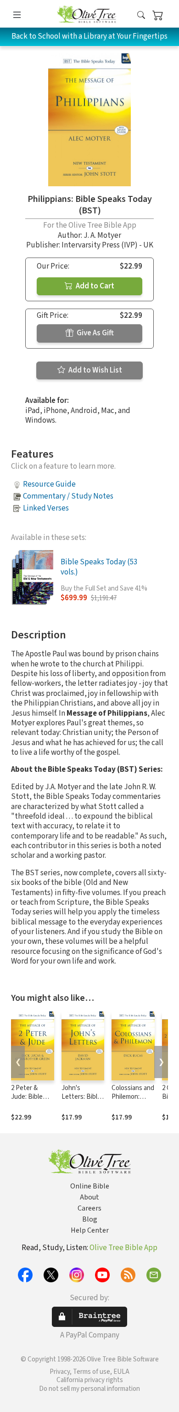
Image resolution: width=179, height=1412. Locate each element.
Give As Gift (94, 333)
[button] (141, 15)
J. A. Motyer (102, 235)
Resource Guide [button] (49, 484)
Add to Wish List (94, 370)
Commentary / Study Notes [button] (68, 496)
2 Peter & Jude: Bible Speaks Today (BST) (30, 1101)
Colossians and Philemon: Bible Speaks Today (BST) (133, 1101)
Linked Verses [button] (46, 508)
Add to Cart (94, 286)
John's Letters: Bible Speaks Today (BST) (81, 1101)
